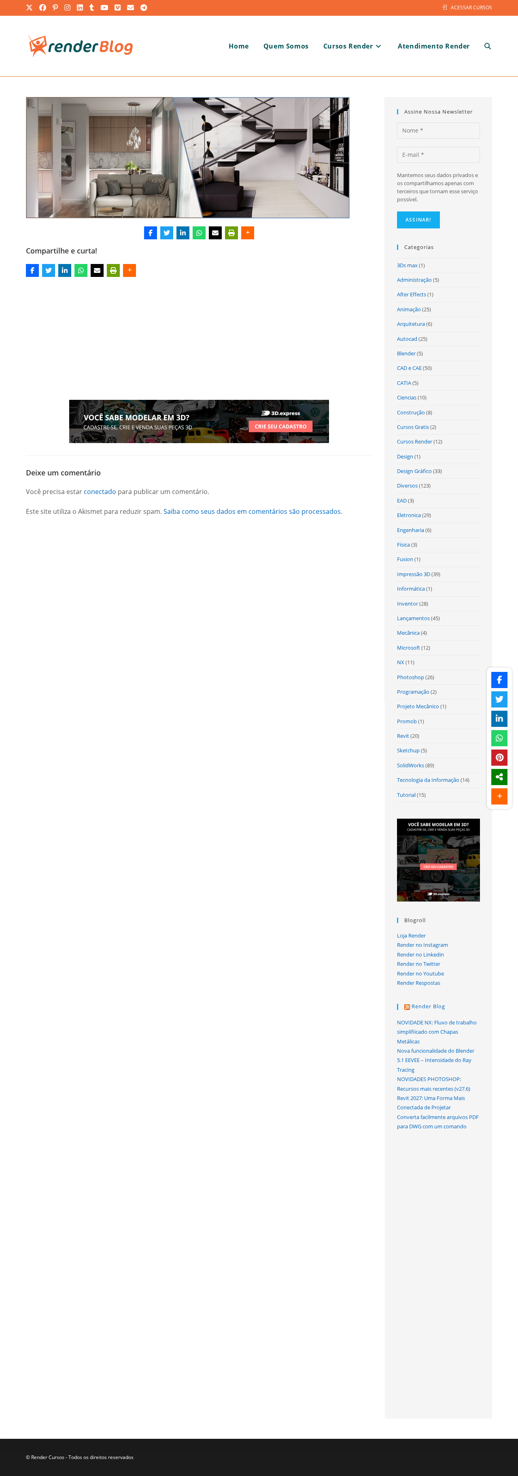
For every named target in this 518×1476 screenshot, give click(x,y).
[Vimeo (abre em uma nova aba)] (118, 8)
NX (400, 662)
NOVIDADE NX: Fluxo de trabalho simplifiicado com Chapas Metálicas (437, 1032)
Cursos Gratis (413, 427)
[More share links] (247, 232)
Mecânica (408, 632)
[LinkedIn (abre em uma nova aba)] (80, 8)
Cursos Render (414, 441)
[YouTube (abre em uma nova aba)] (105, 8)
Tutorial (406, 794)
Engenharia (410, 530)
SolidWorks (410, 765)
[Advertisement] (199, 340)
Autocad (407, 338)
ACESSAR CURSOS (471, 7)
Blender (406, 353)
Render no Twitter (418, 963)
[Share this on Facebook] (150, 232)
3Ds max (407, 265)
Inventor (407, 603)
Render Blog (428, 1006)
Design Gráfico (414, 471)
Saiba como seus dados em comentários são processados (252, 511)
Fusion (405, 559)
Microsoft (408, 647)
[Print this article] (231, 232)
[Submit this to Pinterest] (499, 758)
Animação (409, 309)
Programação (413, 691)
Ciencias (406, 397)
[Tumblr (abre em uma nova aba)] (92, 8)
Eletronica (409, 515)
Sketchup (408, 750)
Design (405, 456)
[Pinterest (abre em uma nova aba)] (56, 8)
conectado (100, 491)
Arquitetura (411, 323)
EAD (402, 500)
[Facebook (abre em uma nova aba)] (43, 8)
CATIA (404, 382)
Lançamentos (413, 618)
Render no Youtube (420, 973)
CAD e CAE (409, 368)
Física (403, 544)
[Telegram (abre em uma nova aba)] (144, 8)
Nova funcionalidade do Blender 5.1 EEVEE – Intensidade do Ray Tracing (435, 1060)
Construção (411, 412)
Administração (414, 279)
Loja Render (411, 935)
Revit (403, 735)
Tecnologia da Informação (428, 779)
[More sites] (499, 777)
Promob (407, 721)
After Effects (411, 294)
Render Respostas (418, 982)
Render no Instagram (422, 944)
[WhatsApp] (199, 232)
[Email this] (215, 232)
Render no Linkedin (420, 954)
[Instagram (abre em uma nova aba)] (68, 8)
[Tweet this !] (166, 232)
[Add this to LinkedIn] (182, 232)
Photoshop (410, 677)
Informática (411, 588)
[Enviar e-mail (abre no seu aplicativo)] (131, 8)
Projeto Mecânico (418, 706)
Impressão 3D (413, 574)
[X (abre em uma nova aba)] (31, 8)
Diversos (407, 485)
